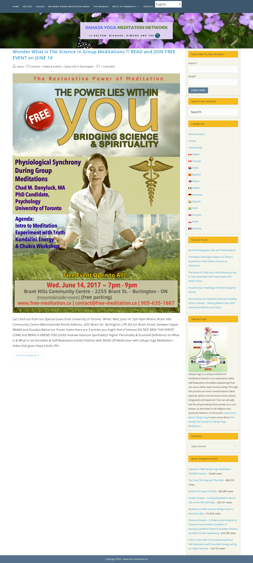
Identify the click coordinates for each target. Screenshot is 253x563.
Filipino (195, 181)
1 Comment (108, 66)
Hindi (194, 208)
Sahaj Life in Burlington (78, 66)
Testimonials (195, 147)
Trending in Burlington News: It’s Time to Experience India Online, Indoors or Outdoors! (210, 261)
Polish (195, 221)
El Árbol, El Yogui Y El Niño (202, 491)
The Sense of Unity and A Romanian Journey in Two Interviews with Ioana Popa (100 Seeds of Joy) (212, 277)
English (195, 154)
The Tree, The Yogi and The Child (206, 480)
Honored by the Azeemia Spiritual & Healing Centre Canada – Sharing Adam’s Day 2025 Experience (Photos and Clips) (212, 303)
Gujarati (196, 201)
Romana (196, 228)
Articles (35, 66)
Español (196, 174)
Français (196, 161)
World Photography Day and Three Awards (211, 250)
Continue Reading (29, 356)
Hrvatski (196, 215)
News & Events (52, 66)
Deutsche (196, 194)
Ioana (20, 66)
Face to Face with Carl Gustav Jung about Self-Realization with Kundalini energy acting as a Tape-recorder (212, 544)
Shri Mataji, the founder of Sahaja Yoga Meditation (211, 422)
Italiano (195, 188)
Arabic (195, 167)
